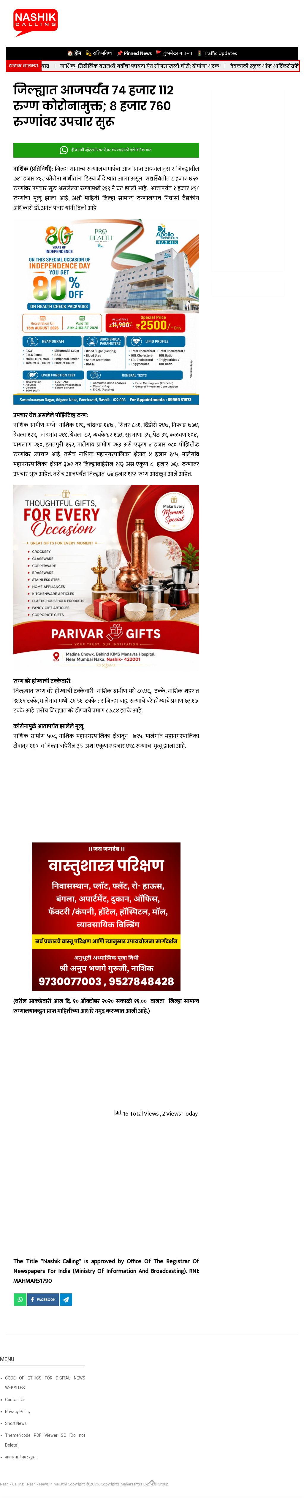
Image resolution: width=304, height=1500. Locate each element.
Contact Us (15, 1399)
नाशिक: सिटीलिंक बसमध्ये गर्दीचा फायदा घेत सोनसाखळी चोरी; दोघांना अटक (91, 66)
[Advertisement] (106, 798)
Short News (16, 1423)
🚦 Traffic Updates (216, 53)
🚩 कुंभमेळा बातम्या (174, 53)
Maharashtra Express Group (145, 1484)
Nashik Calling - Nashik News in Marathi (33, 1484)
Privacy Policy (18, 1411)
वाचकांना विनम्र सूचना (21, 1457)
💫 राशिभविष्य (99, 53)
